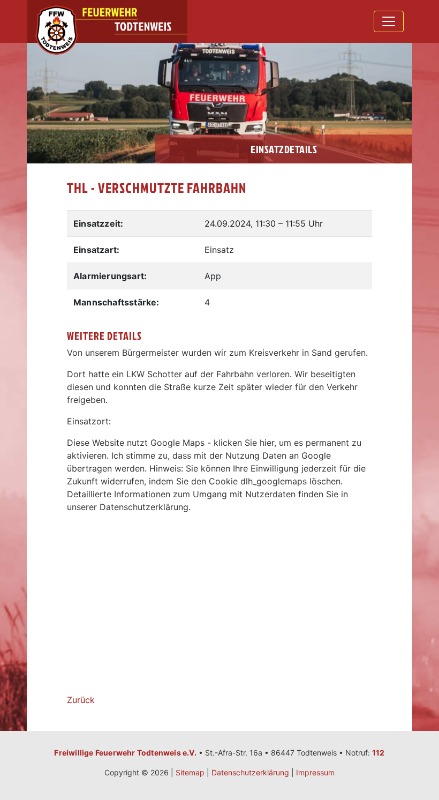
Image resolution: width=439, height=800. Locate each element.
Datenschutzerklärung (250, 772)
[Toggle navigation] (389, 21)
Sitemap (190, 772)
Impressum (315, 772)
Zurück (81, 699)
